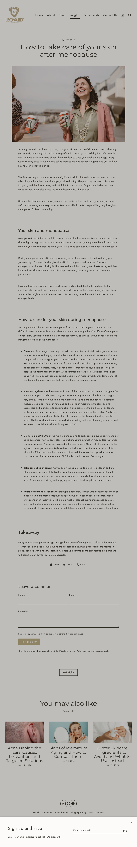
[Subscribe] (125, 830)
